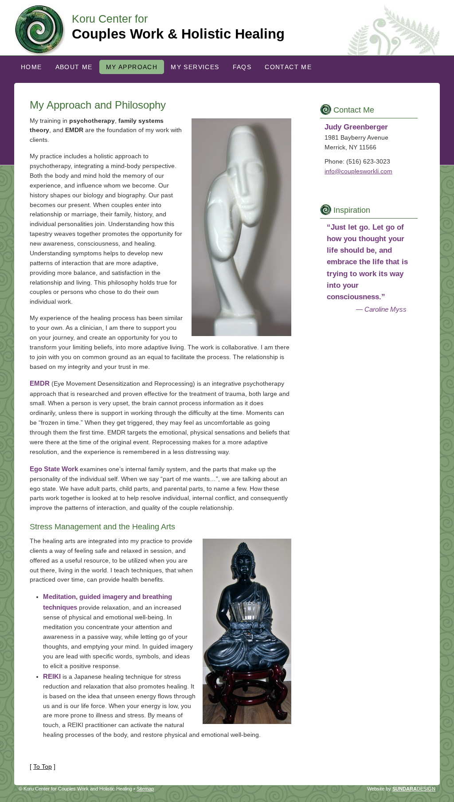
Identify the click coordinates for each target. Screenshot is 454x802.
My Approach (131, 66)
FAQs (242, 66)
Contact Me (288, 66)
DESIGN (413, 788)
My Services (195, 66)
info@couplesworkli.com (358, 171)
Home (31, 66)
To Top (42, 766)
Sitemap (145, 788)
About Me (74, 66)
